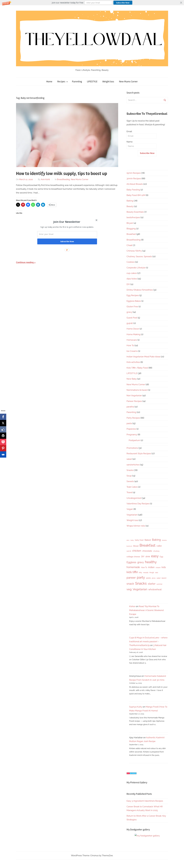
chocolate (147, 551)
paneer (131, 577)
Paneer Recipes (134, 401)
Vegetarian (132, 514)
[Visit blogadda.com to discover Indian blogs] (132, 773)
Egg (161, 557)
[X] (3, 423)
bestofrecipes (133, 217)
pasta (129, 423)
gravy (129, 312)
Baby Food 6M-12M (136, 195)
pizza (153, 578)
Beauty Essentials (135, 212)
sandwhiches (133, 464)
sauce (163, 578)
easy (155, 556)
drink (147, 556)
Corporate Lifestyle (136, 267)
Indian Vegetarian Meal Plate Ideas (143, 356)
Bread (135, 546)
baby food (139, 540)
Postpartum (134, 440)
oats (156, 572)
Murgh (151, 572)
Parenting (77, 81)
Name (130, 141)
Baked (148, 540)
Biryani (130, 223)
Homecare (132, 340)
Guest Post (132, 317)
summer (159, 584)
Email (129, 131)
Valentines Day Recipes (138, 503)
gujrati (130, 323)
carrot (129, 551)
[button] (92, 2)
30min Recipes (134, 178)
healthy (151, 562)
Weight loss (108, 81)
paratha (130, 406)
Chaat (129, 245)
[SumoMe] (3, 454)
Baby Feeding (133, 189)
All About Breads (135, 184)
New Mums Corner (128, 81)
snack (130, 583)
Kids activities (133, 362)
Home (49, 81)
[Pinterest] (3, 448)
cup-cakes (132, 273)
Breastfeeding (63, 179)
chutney (156, 551)
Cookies (130, 262)
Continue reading (25, 262)
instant (158, 567)
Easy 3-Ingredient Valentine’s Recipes (145, 801)
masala (145, 572)
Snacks (130, 470)
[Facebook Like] (3, 429)
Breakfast (131, 234)
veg (129, 589)
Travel (129, 492)
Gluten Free (132, 306)
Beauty (130, 206)
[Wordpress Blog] (3, 435)
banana (164, 540)
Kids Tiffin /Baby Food (137, 367)
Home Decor (133, 328)
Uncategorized (134, 498)
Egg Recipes (133, 295)
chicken (136, 550)
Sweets (130, 481)
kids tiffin (132, 572)
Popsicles (131, 429)
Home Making (133, 334)
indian (151, 567)
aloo (128, 540)
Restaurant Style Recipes (139, 453)
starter (151, 583)
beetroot (129, 546)
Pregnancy (132, 434)
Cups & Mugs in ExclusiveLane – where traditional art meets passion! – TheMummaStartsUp (148, 641)
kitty (140, 572)
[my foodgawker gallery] (147, 835)
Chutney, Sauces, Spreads (139, 256)
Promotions (132, 448)
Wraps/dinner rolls (136, 525)
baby (132, 540)
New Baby (132, 379)
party (141, 577)
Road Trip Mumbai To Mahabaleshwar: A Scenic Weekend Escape (146, 610)
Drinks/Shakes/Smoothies (140, 290)
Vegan (130, 509)
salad (129, 459)
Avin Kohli (45, 179)
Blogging (131, 228)
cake (159, 545)
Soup (129, 475)
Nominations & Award (137, 390)
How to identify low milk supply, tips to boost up (61, 173)
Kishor (132, 606)
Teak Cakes (132, 487)
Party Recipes (133, 418)
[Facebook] (3, 417)
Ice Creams (132, 351)
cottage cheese (133, 556)
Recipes (61, 81)
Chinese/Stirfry (134, 251)
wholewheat (155, 589)
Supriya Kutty (135, 706)
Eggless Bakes (134, 301)
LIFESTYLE (92, 81)
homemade (133, 567)
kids (164, 567)
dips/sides (132, 278)
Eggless (131, 562)
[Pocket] (3, 442)
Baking (130, 200)
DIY (128, 284)
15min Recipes (134, 173)
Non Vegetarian (134, 395)
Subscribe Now (122, 3)
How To (130, 345)
